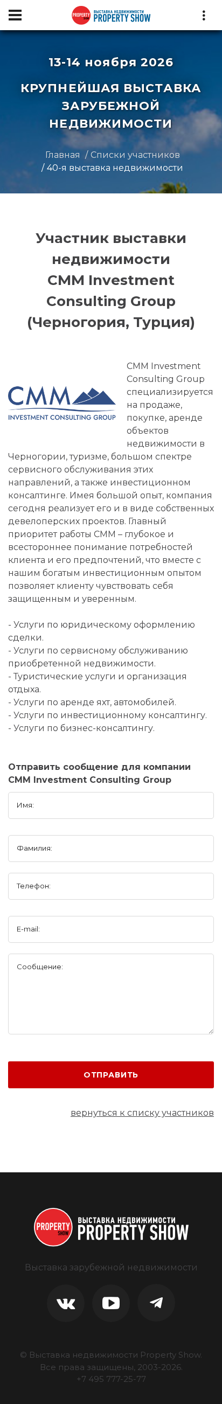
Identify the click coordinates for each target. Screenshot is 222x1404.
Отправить (111, 1075)
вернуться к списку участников (142, 1113)
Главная (62, 155)
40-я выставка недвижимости (115, 168)
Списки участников (135, 155)
